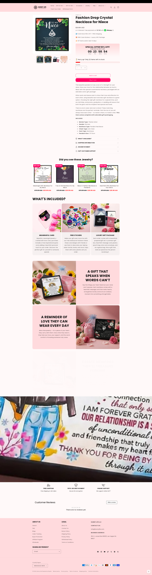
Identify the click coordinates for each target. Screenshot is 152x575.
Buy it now (93, 80)
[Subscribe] (59, 551)
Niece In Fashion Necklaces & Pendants (87, 186)
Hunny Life (39, 571)
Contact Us (65, 528)
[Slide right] (70, 59)
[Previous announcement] (33, 1)
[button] (60, 5)
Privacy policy (64, 571)
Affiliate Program (37, 539)
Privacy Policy (66, 537)
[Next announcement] (119, 1)
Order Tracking (36, 534)
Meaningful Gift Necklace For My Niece (42, 186)
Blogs (34, 531)
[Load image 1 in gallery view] (40, 59)
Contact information (93, 571)
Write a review (112, 502)
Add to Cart (109, 190)
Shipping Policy (66, 534)
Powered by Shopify (47, 571)
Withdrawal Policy (67, 539)
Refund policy (56, 571)
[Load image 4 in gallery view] (64, 59)
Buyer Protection (37, 537)
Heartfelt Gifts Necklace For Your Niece (109, 186)
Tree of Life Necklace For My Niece (64, 186)
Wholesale (35, 542)
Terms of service (74, 571)
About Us (64, 525)
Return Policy (65, 531)
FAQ (33, 528)
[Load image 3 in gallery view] (56, 59)
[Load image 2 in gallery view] (48, 59)
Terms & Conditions (68, 542)
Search (34, 525)
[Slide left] (34, 59)
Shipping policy (83, 571)
